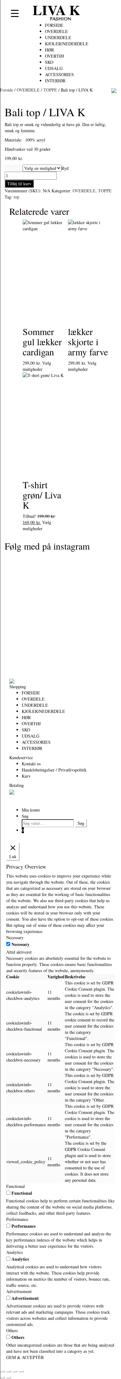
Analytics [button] (14, 1252)
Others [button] (12, 1330)
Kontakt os (31, 764)
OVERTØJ (54, 56)
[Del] (14, 1371)
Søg (25, 816)
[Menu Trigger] (14, 13)
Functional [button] (15, 1186)
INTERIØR (55, 81)
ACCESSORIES (59, 74)
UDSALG (54, 68)
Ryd (65, 168)
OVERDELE (56, 31)
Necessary (20, 944)
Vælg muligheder (37, 366)
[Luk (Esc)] (21, 1371)
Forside (6, 90)
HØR (49, 50)
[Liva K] (11, 680)
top (16, 197)
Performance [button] (17, 1219)
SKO (49, 62)
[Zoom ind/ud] (2, 1371)
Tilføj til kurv (19, 183)
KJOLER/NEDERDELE (66, 44)
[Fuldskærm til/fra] (8, 1371)
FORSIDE (54, 25)
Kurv (26, 776)
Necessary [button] (15, 937)
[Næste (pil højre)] (8, 1377)
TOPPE (50, 90)
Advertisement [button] (19, 1291)
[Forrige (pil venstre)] (2, 1377)
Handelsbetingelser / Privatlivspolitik (54, 770)
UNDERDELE (58, 37)
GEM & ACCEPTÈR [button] (25, 1357)
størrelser (13, 168)
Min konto (31, 810)
